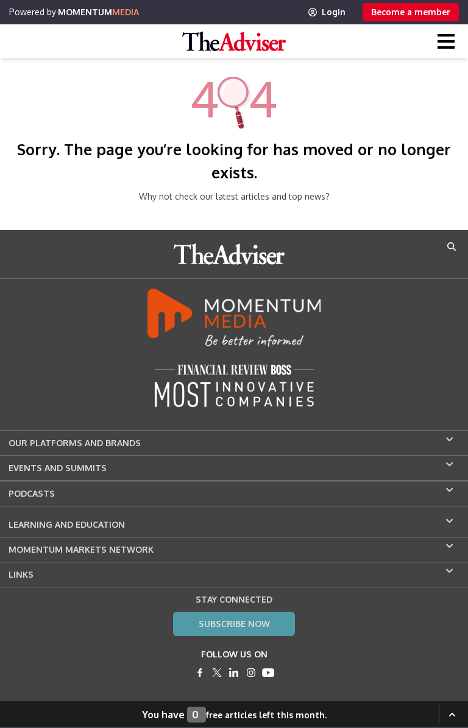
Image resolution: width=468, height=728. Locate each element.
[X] (217, 673)
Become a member (410, 12)
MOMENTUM (98, 12)
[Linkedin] (234, 673)
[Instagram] (251, 673)
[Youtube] (268, 673)
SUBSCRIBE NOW (234, 623)
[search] (451, 246)
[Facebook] (200, 673)
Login (334, 12)
